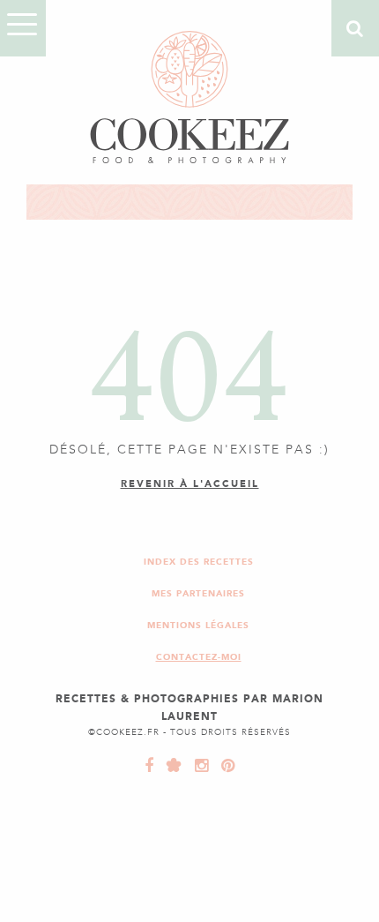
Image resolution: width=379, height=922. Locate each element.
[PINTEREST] (223, 766)
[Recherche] (355, 28)
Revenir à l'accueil (190, 484)
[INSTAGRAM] (197, 766)
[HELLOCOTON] (170, 766)
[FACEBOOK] (149, 766)
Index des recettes (199, 561)
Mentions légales (198, 625)
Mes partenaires (198, 593)
